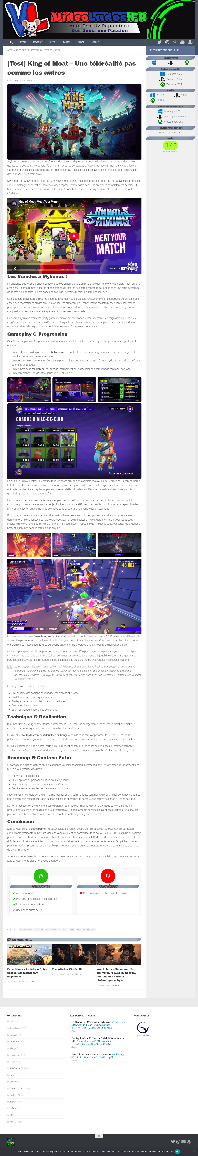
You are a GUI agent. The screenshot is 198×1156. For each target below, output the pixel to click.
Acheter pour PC (172, 111)
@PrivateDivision (102, 1024)
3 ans (74, 1030)
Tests (52, 42)
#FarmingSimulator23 (86, 1040)
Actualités (37, 42)
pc (59, 929)
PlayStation (35, 50)
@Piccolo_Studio (79, 1027)
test (78, 929)
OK (177, 1151)
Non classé (15, 1055)
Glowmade (39, 929)
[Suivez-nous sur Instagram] (167, 42)
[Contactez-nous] (182, 42)
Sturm (14, 80)
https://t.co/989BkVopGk (101, 1057)
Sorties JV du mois (19, 1088)
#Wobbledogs (118, 1054)
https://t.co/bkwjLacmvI (82, 1024)
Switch (13, 1095)
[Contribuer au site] (189, 1142)
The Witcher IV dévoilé (67, 969)
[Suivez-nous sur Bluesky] (175, 42)
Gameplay (14, 1041)
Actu (12, 1021)
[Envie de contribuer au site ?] (190, 42)
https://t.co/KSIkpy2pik (101, 1027)
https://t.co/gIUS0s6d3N (102, 1043)
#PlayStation (77, 1057)
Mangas (66, 42)
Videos (13, 1108)
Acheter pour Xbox (173, 121)
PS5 (64, 929)
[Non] (194, 1151)
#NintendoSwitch (105, 1040)
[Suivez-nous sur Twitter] (159, 42)
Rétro (12, 1075)
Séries (81, 42)
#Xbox (87, 1057)
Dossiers (14, 1035)
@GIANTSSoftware (81, 1043)
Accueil (23, 42)
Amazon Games (26, 929)
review (71, 929)
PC (24, 50)
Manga (13, 1048)
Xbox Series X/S (88, 929)
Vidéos (95, 42)
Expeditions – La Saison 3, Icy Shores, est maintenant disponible (27, 973)
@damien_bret (118, 1021)
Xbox (57, 50)
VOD (12, 1115)
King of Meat (51, 929)
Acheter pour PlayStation (176, 116)
